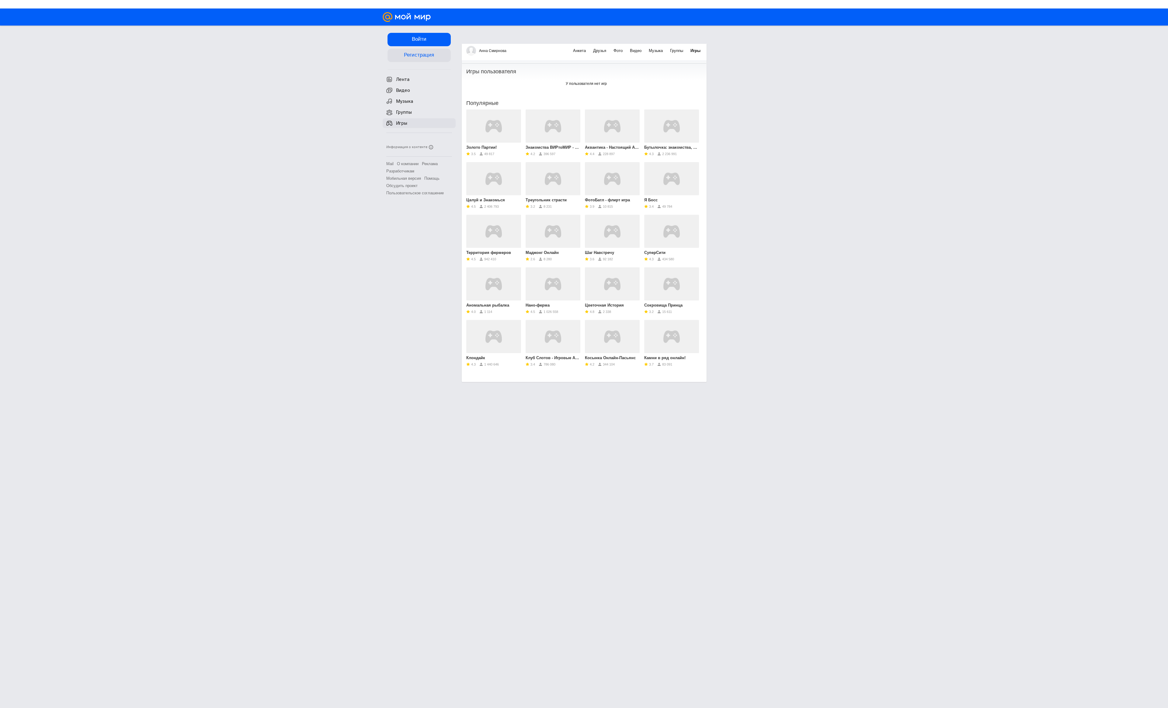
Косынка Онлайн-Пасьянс (610, 358)
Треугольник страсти (546, 200)
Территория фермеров (488, 252)
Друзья (600, 50)
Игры (695, 50)
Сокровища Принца (663, 305)
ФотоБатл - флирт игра (607, 200)
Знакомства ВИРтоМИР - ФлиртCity (553, 147)
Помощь (432, 178)
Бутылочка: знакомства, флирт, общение (671, 147)
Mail (390, 163)
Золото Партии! (481, 147)
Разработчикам (400, 171)
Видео (636, 50)
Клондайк (475, 358)
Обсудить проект (402, 185)
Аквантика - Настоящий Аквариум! (612, 147)
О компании (408, 163)
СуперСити (655, 252)
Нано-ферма (538, 305)
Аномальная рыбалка (487, 305)
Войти (419, 39)
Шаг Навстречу (599, 252)
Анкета (580, 50)
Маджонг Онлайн (542, 252)
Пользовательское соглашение (415, 193)
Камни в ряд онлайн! (665, 358)
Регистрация (419, 55)
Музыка (656, 50)
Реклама (430, 163)
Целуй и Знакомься (485, 200)
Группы (677, 50)
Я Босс (651, 200)
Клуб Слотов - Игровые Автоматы (553, 358)
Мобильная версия (403, 178)
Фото (619, 50)
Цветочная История (604, 305)
